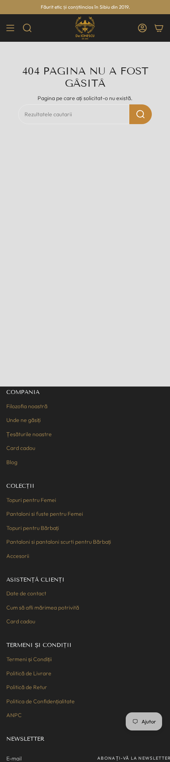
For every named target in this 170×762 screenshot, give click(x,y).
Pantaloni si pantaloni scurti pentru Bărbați (58, 541)
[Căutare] (140, 114)
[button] (27, 28)
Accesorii (17, 555)
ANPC (14, 715)
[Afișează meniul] (10, 28)
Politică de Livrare (28, 673)
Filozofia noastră (26, 406)
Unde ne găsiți (23, 420)
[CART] (159, 28)
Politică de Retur (26, 687)
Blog (11, 462)
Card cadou (20, 448)
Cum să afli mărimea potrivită (42, 607)
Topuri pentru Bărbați (32, 528)
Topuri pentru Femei (31, 500)
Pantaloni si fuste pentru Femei (44, 513)
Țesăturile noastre (29, 434)
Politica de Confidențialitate (40, 701)
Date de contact (26, 593)
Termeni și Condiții (29, 659)
